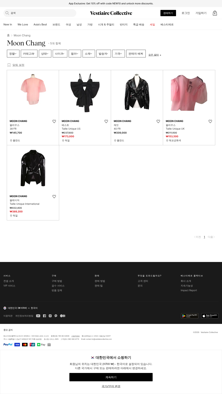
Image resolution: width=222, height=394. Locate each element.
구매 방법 (57, 281)
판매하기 (168, 13)
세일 (152, 24)
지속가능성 (187, 285)
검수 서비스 (58, 285)
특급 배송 (138, 24)
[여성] (73, 24)
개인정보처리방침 (24, 315)
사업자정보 (75, 336)
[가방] (95, 24)
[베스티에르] (176, 24)
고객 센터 (143, 281)
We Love (23, 24)
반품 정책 (57, 290)
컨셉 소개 (8, 281)
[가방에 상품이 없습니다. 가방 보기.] (214, 13)
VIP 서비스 (9, 285)
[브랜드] (63, 24)
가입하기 (201, 13)
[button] (214, 13)
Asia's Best (40, 24)
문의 (140, 285)
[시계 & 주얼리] (117, 24)
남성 (79, 24)
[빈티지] (130, 24)
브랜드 (56, 24)
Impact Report (189, 290)
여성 (68, 24)
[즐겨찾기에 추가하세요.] (54, 121)
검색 (13, 12)
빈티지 (124, 24)
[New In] (14, 24)
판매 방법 (100, 281)
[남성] (84, 24)
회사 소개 (186, 281)
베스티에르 (167, 24)
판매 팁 (99, 285)
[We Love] (30, 24)
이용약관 (7, 315)
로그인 (186, 13)
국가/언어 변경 (111, 386)
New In (7, 24)
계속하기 (111, 377)
